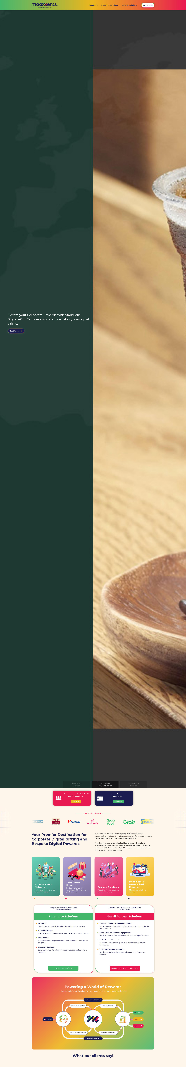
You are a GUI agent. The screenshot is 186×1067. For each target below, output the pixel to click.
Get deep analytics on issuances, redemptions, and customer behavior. (122, 953)
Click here (118, 801)
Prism (138, 1018)
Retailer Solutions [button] (129, 5)
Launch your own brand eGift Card (124, 968)
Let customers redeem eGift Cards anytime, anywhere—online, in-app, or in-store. (124, 927)
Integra (48, 1018)
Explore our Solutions (63, 968)
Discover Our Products (19, 328)
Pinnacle (138, 1025)
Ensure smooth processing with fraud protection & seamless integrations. (122, 944)
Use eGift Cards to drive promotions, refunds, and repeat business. (124, 936)
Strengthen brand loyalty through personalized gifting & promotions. (64, 933)
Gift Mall (76, 801)
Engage (138, 1012)
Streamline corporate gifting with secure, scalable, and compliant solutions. (62, 951)
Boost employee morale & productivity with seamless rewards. (61, 926)
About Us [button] (93, 5)
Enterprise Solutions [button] (109, 5)
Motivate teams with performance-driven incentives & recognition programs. (63, 942)
